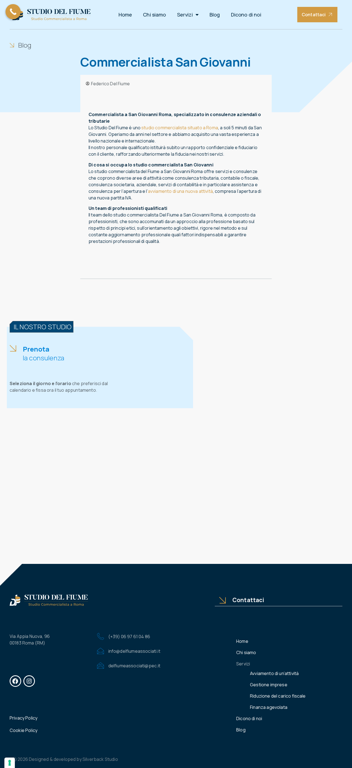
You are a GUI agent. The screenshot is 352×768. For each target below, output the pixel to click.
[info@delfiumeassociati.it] (100, 651)
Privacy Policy (23, 718)
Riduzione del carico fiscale (278, 696)
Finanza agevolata (268, 707)
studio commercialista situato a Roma (179, 128)
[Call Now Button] (13, 11)
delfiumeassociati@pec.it (134, 666)
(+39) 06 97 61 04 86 (129, 636)
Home (125, 14)
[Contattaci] (222, 600)
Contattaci (248, 600)
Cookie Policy (23, 730)
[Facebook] (15, 681)
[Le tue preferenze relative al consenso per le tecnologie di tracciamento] (9, 763)
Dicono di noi (246, 14)
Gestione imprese (268, 685)
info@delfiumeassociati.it (134, 651)
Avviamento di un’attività (274, 673)
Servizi (185, 14)
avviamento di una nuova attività (180, 191)
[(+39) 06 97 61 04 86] (100, 636)
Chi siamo (154, 14)
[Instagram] (29, 681)
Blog (215, 14)
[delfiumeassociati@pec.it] (100, 665)
